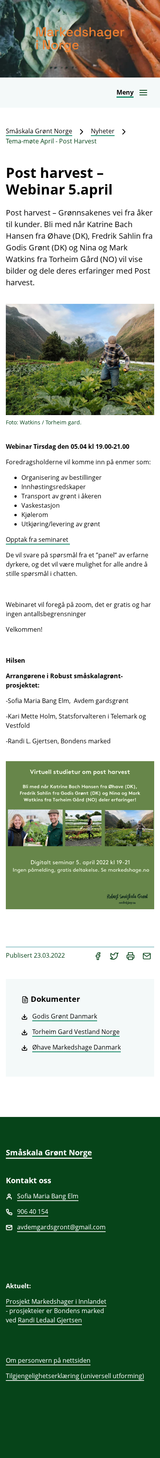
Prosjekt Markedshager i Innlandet (56, 1301)
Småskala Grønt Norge (39, 131)
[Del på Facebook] (98, 955)
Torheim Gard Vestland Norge (76, 1031)
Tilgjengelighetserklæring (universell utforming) (75, 1376)
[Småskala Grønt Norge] (80, 39)
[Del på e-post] (146, 955)
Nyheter (103, 131)
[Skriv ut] (131, 955)
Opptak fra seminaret (38, 539)
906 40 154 (32, 1211)
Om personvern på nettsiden (48, 1360)
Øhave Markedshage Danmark (76, 1047)
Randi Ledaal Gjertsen (50, 1320)
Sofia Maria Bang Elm (47, 1196)
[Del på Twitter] (115, 955)
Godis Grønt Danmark (64, 1016)
